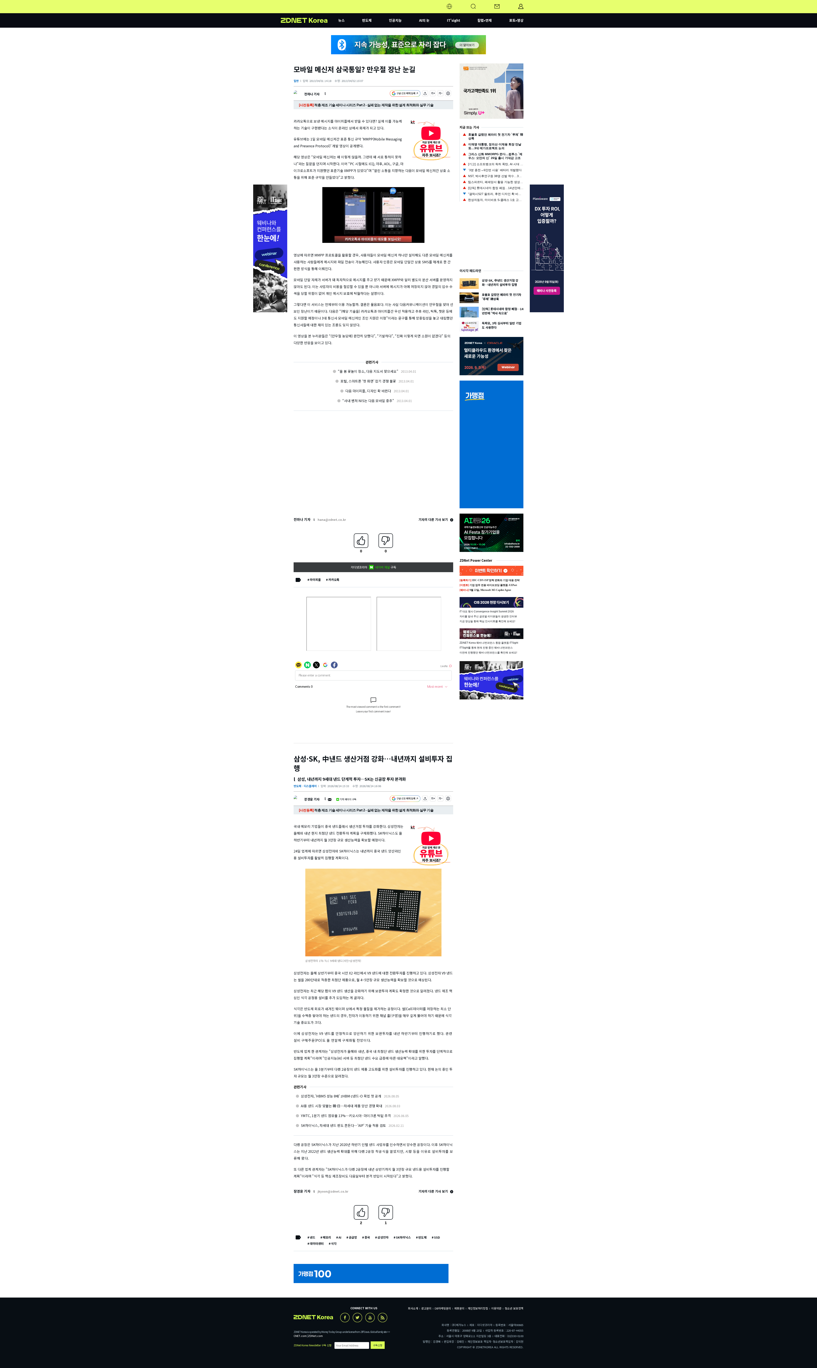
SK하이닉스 (403, 1237)
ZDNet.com (315, 1336)
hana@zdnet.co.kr (332, 519)
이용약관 (496, 1308)
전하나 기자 (311, 94)
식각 (334, 1243)
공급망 (353, 1237)
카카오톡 (333, 579)
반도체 (367, 20)
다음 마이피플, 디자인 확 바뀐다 (368, 390)
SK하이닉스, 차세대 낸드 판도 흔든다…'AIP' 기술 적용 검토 (343, 1125)
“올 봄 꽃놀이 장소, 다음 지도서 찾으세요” (368, 371)
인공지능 (395, 20)
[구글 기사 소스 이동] (405, 94)
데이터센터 (317, 1243)
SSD (437, 1237)
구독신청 (377, 1345)
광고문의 (426, 1308)
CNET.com (300, 1336)
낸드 (312, 1237)
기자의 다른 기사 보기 (433, 519)
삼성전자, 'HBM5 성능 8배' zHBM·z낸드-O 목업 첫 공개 (341, 1096)
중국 (367, 1237)
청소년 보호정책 (514, 1308)
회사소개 (413, 1308)
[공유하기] (425, 93)
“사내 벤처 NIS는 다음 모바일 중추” (368, 400)
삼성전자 (383, 1237)
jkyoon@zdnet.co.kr (333, 1191)
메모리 (327, 1237)
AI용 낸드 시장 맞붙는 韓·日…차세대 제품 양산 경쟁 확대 (341, 1105)
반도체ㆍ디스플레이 (305, 786)
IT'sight (453, 20)
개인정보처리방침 (478, 1308)
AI (340, 1237)
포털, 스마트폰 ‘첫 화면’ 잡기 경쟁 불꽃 (368, 381)
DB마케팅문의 (443, 1308)
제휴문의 (459, 1308)
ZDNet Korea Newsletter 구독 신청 (312, 1345)
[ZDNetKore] (309, 11)
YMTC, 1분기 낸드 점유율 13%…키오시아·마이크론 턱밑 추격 (346, 1115)
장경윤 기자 (311, 799)
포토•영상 (516, 20)
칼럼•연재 (484, 20)
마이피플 (315, 579)
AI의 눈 (424, 20)
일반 (296, 81)
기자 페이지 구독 (348, 799)
